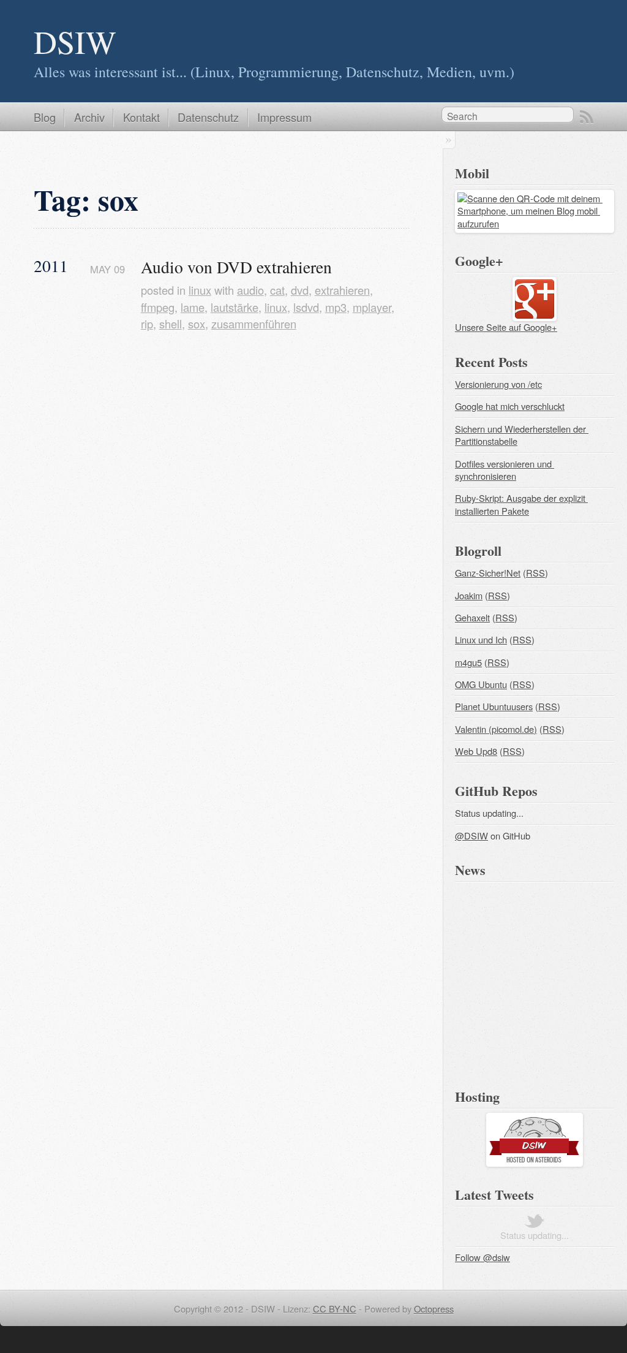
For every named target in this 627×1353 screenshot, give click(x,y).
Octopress (434, 1308)
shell (170, 324)
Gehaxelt (472, 617)
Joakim (468, 595)
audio (250, 290)
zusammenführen (253, 324)
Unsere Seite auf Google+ (506, 326)
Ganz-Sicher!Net (487, 572)
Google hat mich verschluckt (510, 406)
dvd (300, 290)
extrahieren (342, 290)
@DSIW (471, 835)
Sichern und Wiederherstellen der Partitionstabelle (521, 435)
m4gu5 (468, 662)
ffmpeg (158, 307)
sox (196, 324)
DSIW (75, 41)
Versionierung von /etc (498, 383)
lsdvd (306, 307)
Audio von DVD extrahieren (236, 267)
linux (200, 290)
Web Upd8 (476, 751)
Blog (45, 117)
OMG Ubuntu (481, 684)
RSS (586, 117)
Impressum (284, 117)
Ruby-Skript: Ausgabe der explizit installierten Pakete (521, 504)
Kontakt (141, 117)
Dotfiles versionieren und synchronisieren (504, 470)
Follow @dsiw (482, 1257)
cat (277, 290)
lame (193, 307)
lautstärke (234, 307)
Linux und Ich (481, 639)
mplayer (372, 307)
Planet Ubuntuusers (494, 706)
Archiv (89, 117)
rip (147, 324)
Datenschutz (208, 117)
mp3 (336, 307)
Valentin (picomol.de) (496, 728)
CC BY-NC (334, 1308)
